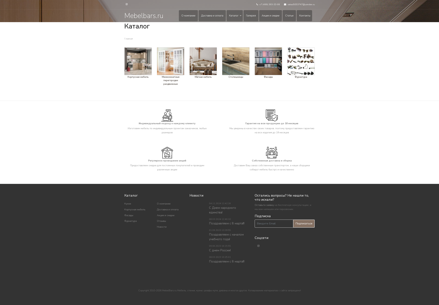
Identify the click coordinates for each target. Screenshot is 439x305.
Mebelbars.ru (143, 15)
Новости (162, 226)
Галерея (251, 15)
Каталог (234, 15)
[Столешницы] (236, 61)
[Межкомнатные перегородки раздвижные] (170, 61)
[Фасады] (268, 61)
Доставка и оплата (212, 15)
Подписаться (303, 223)
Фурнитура (301, 76)
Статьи (289, 15)
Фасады (268, 76)
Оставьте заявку (264, 205)
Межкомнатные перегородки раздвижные (171, 80)
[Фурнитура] (301, 61)
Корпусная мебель (138, 76)
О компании (188, 15)
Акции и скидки (270, 15)
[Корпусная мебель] (138, 61)
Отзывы (161, 221)
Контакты (304, 15)
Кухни (127, 203)
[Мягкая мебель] (203, 61)
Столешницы (236, 76)
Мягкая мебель (203, 76)
